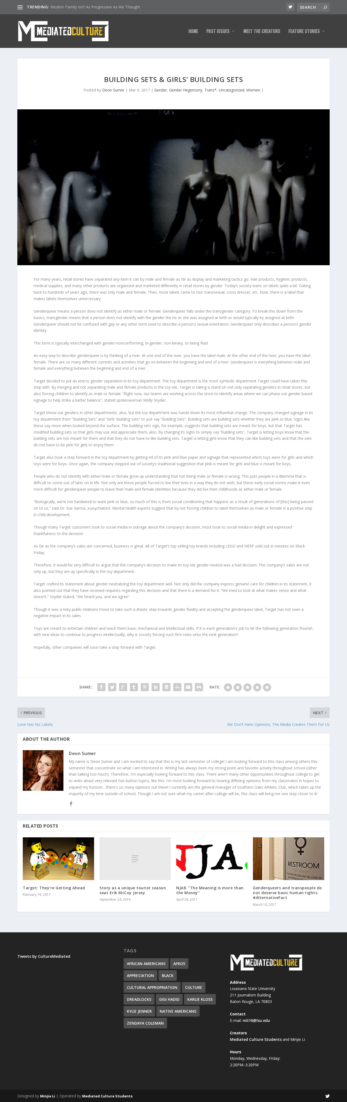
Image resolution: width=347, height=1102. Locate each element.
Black (168, 975)
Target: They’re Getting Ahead (54, 887)
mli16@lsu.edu (256, 1020)
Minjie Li (47, 1096)
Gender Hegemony (185, 90)
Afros (179, 963)
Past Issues (218, 31)
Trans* (210, 90)
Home (193, 31)
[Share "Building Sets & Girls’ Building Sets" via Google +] (123, 687)
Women (253, 90)
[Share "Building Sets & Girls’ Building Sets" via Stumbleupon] (177, 687)
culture (193, 987)
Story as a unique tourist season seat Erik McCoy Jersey (132, 890)
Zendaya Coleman (145, 1023)
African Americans (146, 963)
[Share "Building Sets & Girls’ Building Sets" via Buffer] (166, 687)
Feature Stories (304, 31)
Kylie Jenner (139, 1011)
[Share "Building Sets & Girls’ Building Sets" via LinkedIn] (155, 687)
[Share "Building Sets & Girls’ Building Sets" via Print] (199, 687)
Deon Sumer (113, 90)
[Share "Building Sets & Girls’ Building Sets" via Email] (188, 687)
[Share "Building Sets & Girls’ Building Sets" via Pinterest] (144, 687)
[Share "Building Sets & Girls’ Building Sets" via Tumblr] (133, 687)
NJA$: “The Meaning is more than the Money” (210, 890)
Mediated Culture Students (256, 1039)
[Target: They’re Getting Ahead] (58, 858)
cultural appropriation (152, 987)
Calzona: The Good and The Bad (79, 6)
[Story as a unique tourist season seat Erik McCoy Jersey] (135, 858)
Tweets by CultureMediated (43, 956)
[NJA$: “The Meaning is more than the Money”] (212, 858)
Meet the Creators (261, 31)
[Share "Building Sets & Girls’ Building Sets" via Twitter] (112, 687)
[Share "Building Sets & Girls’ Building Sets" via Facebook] (101, 687)
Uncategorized (231, 90)
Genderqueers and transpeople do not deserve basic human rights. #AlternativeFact (287, 892)
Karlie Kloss (200, 999)
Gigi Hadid (169, 999)
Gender (160, 90)
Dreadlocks (139, 999)
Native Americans (178, 1011)
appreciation (140, 975)
